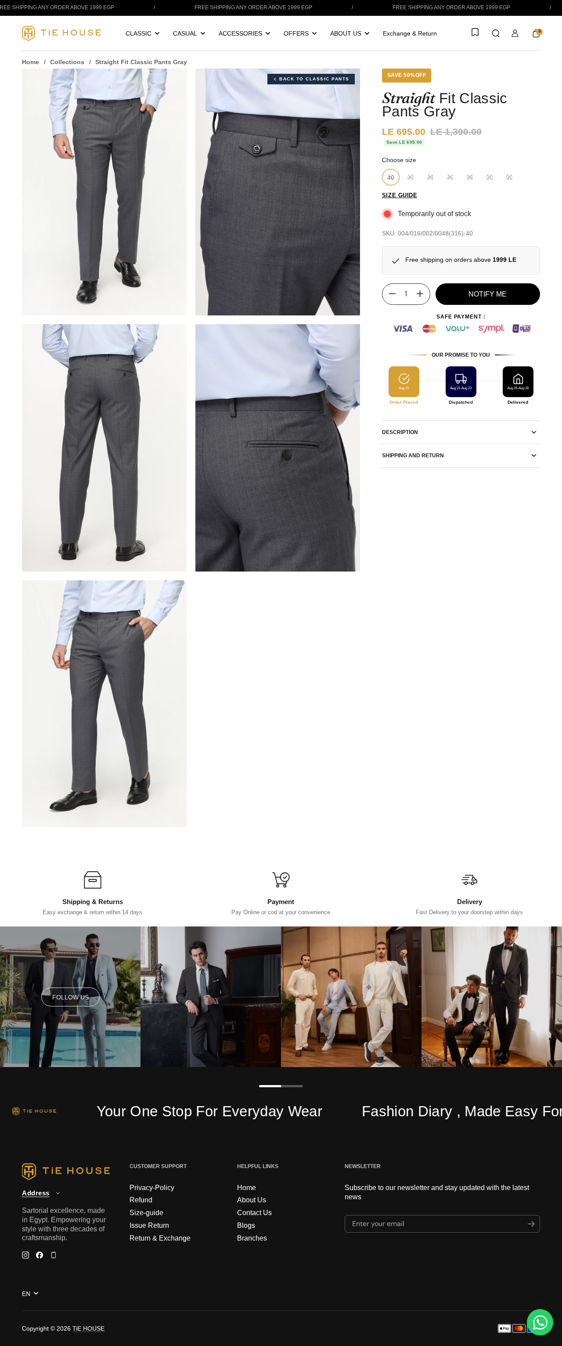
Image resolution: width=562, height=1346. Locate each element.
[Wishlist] (474, 33)
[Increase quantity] (423, 293)
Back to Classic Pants (314, 78)
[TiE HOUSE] (61, 33)
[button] (496, 33)
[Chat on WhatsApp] (540, 1322)
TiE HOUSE (88, 1328)
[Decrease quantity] (389, 293)
